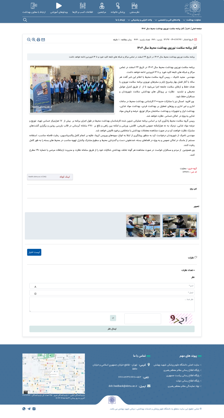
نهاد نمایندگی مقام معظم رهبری (183, 386)
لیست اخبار (34, 252)
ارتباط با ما (120, 20)
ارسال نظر (112, 329)
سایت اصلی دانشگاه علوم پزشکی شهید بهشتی (176, 365)
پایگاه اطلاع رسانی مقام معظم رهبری (181, 370)
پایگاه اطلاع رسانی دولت (187, 381)
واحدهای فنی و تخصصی (169, 20)
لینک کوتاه (65, 177)
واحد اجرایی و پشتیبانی (141, 20)
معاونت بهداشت (193, 20)
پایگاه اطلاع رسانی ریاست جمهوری (182, 375)
